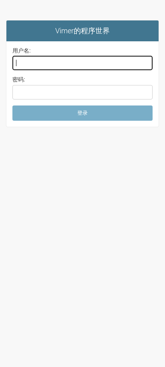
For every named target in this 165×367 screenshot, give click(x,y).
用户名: (21, 50)
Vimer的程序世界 (82, 30)
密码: (18, 79)
